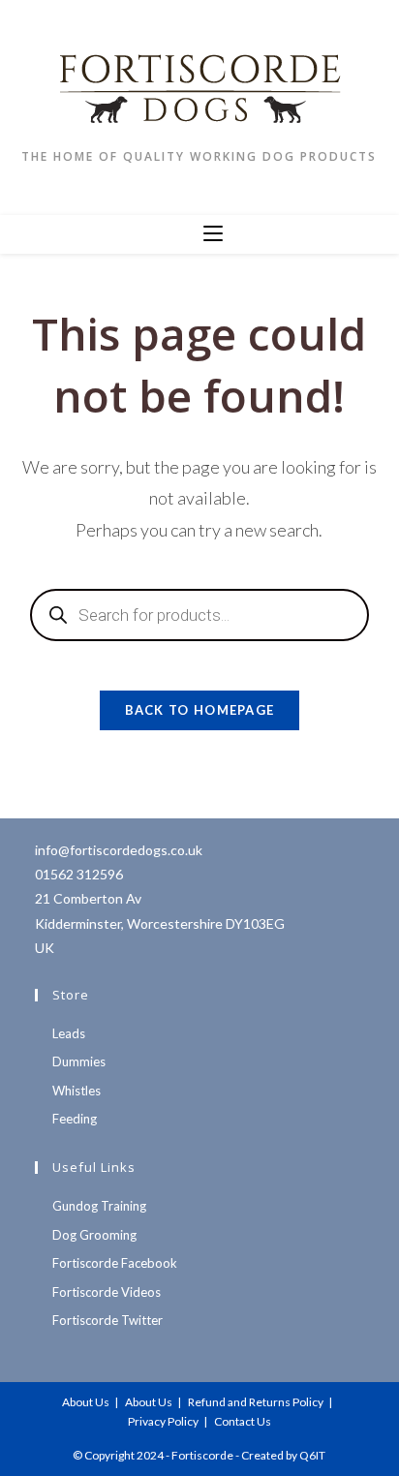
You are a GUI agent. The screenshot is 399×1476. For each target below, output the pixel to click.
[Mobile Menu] (213, 234)
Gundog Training (99, 1206)
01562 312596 (79, 874)
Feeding (74, 1118)
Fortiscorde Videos (106, 1292)
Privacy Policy (163, 1421)
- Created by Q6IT (280, 1455)
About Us (85, 1402)
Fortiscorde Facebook (114, 1263)
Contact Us (242, 1421)
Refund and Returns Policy (255, 1402)
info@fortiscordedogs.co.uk (118, 850)
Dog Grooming (94, 1235)
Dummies (79, 1061)
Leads (68, 1033)
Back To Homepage (200, 710)
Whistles (76, 1090)
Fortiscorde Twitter (107, 1320)
